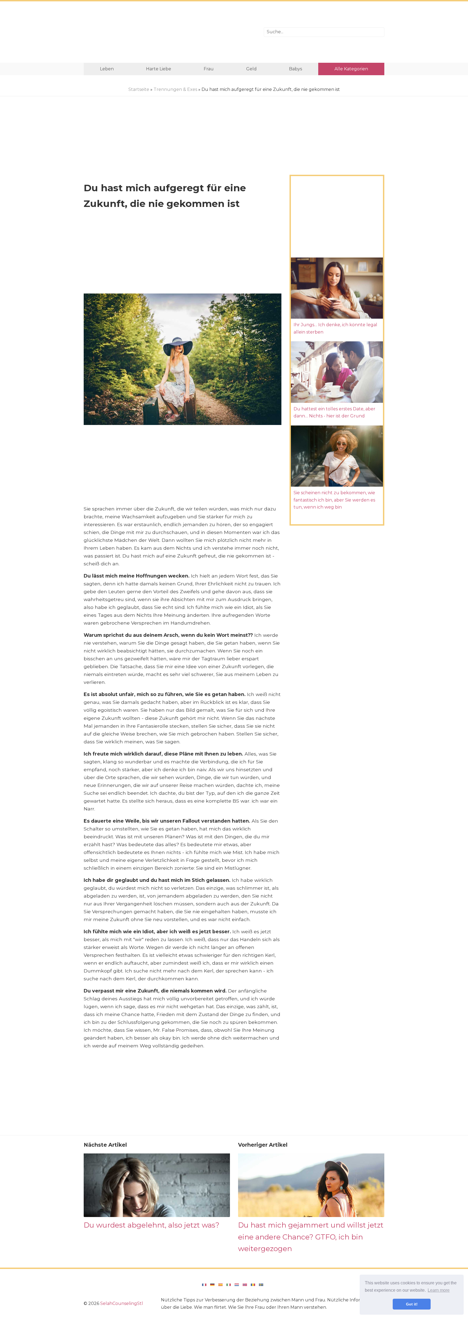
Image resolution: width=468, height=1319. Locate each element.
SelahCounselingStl (121, 1303)
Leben (107, 68)
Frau (209, 68)
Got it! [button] (412, 1304)
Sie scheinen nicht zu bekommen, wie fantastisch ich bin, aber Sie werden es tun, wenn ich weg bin (334, 500)
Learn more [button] (439, 1290)
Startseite (138, 89)
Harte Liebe (158, 68)
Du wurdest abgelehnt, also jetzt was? (151, 1225)
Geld (251, 68)
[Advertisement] (170, 32)
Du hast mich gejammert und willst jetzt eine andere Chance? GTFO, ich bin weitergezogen (311, 1237)
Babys (295, 68)
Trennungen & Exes (175, 89)
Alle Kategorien (351, 68)
